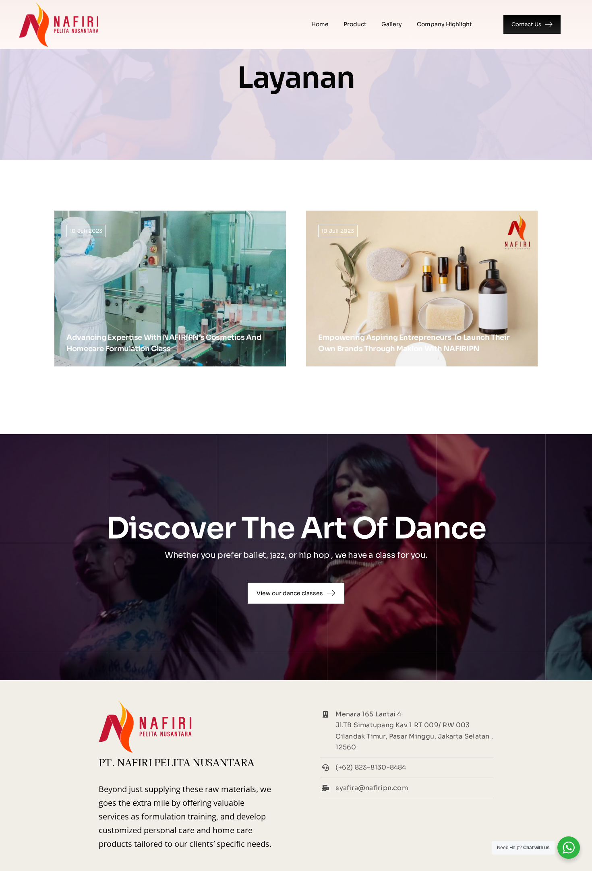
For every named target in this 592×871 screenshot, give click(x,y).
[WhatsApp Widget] (568, 847)
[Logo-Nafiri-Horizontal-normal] (58, 5)
